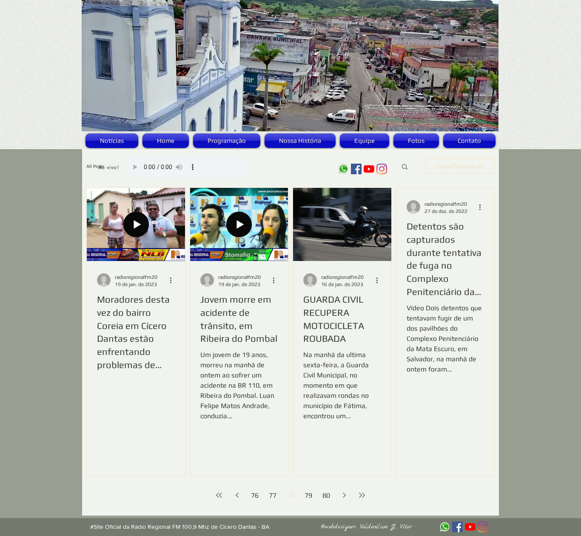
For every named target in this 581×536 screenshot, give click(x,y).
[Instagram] (381, 169)
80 (326, 495)
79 (308, 495)
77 (272, 495)
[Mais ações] (173, 280)
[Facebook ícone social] (356, 169)
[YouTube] (369, 169)
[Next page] (344, 495)
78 (290, 495)
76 (255, 495)
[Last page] (362, 495)
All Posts (95, 166)
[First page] (219, 495)
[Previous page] (237, 495)
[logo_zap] (343, 169)
